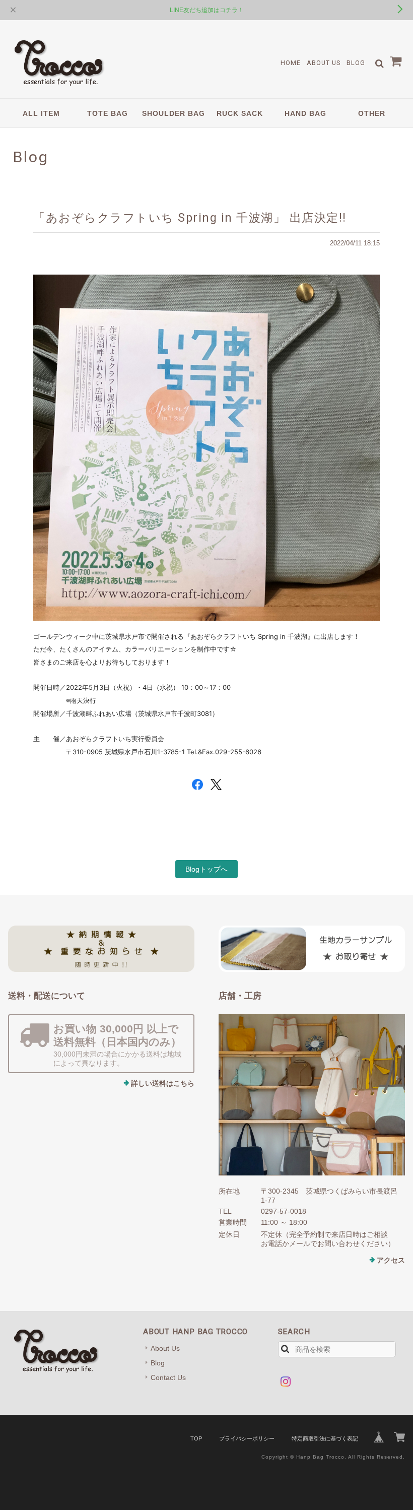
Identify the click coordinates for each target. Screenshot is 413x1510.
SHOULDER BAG (173, 113)
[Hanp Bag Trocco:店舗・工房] (312, 1094)
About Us (323, 63)
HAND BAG (305, 113)
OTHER (371, 113)
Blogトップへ (206, 869)
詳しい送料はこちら (162, 1083)
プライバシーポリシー (246, 1438)
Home (291, 63)
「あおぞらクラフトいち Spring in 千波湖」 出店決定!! (190, 218)
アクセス (391, 1260)
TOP (196, 1438)
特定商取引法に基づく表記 (325, 1438)
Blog (356, 63)
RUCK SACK (240, 113)
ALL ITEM (41, 113)
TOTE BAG (107, 113)
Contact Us (168, 1377)
